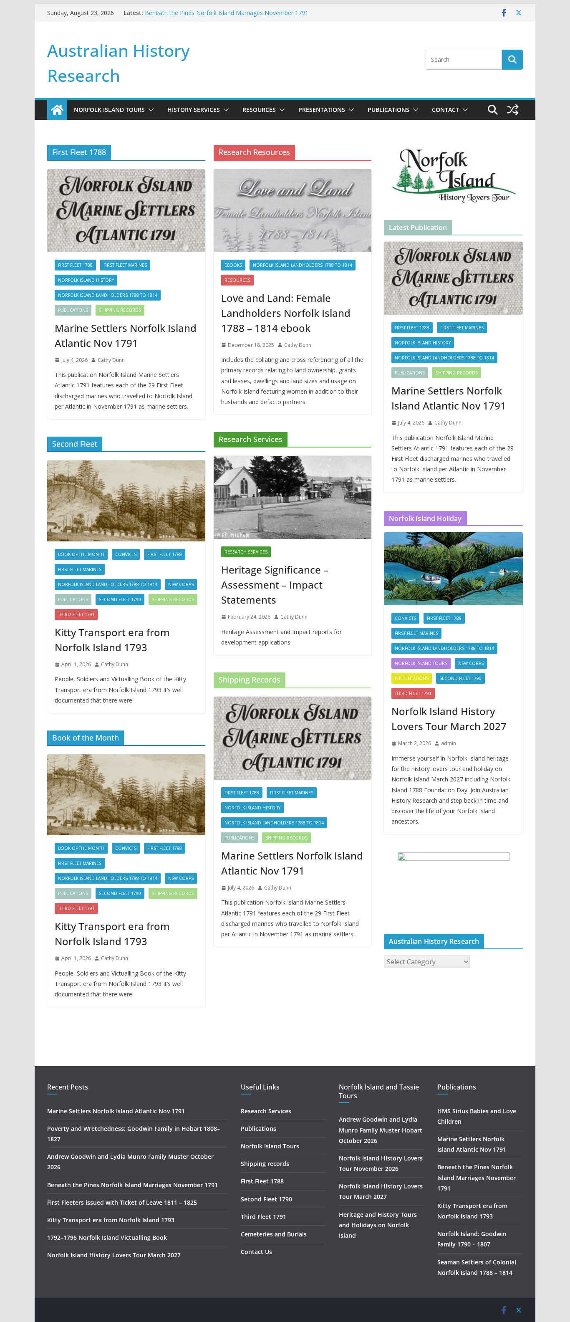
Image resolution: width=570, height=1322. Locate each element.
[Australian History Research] (57, 110)
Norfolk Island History (86, 280)
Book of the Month (81, 554)
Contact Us (256, 1252)
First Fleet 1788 (75, 265)
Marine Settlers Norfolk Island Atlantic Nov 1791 (126, 335)
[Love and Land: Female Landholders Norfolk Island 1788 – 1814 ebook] (293, 210)
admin (448, 743)
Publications (388, 110)
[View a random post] (513, 110)
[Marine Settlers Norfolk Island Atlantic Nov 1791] (126, 210)
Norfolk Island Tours (109, 110)
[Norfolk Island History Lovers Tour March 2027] (453, 568)
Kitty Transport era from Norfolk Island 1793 (112, 639)
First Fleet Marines (125, 265)
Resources (259, 110)
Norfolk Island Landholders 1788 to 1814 (107, 295)
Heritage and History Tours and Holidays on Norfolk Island (378, 1225)
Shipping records (120, 310)
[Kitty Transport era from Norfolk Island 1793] (126, 500)
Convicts (125, 554)
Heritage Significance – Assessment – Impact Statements (274, 585)
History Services (193, 110)
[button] (149, 110)
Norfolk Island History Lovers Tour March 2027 (449, 718)
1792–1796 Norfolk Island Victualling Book (107, 1237)
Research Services (245, 552)
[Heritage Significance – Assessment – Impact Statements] (293, 497)
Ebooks (233, 265)
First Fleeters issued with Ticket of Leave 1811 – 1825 (122, 1202)
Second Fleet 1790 (120, 599)
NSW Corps (181, 584)
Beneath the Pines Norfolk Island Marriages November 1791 (226, 13)
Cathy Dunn (111, 360)
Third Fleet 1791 (76, 614)
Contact (445, 110)
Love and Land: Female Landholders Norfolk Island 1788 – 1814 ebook (286, 313)
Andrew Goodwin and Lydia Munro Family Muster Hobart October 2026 (380, 1129)
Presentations (321, 110)
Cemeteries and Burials (274, 1234)
